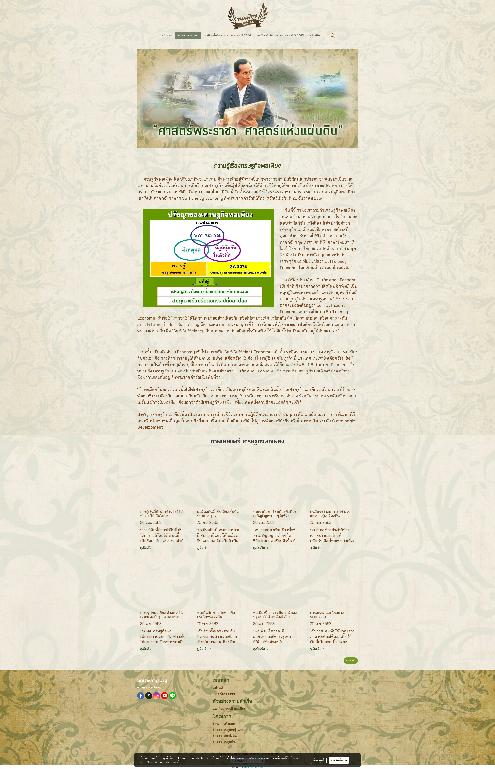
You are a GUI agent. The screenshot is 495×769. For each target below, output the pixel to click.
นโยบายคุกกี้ (172, 762)
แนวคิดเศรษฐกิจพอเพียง (229, 708)
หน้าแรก (166, 35)
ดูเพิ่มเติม (146, 548)
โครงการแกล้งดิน (225, 735)
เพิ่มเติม (315, 35)
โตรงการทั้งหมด (224, 723)
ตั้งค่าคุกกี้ (318, 760)
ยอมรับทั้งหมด (339, 760)
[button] (333, 35)
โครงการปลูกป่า (224, 741)
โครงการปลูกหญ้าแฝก (228, 729)
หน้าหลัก (219, 687)
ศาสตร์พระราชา (188, 35)
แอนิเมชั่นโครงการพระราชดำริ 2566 (228, 35)
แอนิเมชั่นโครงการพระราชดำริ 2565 (280, 35)
